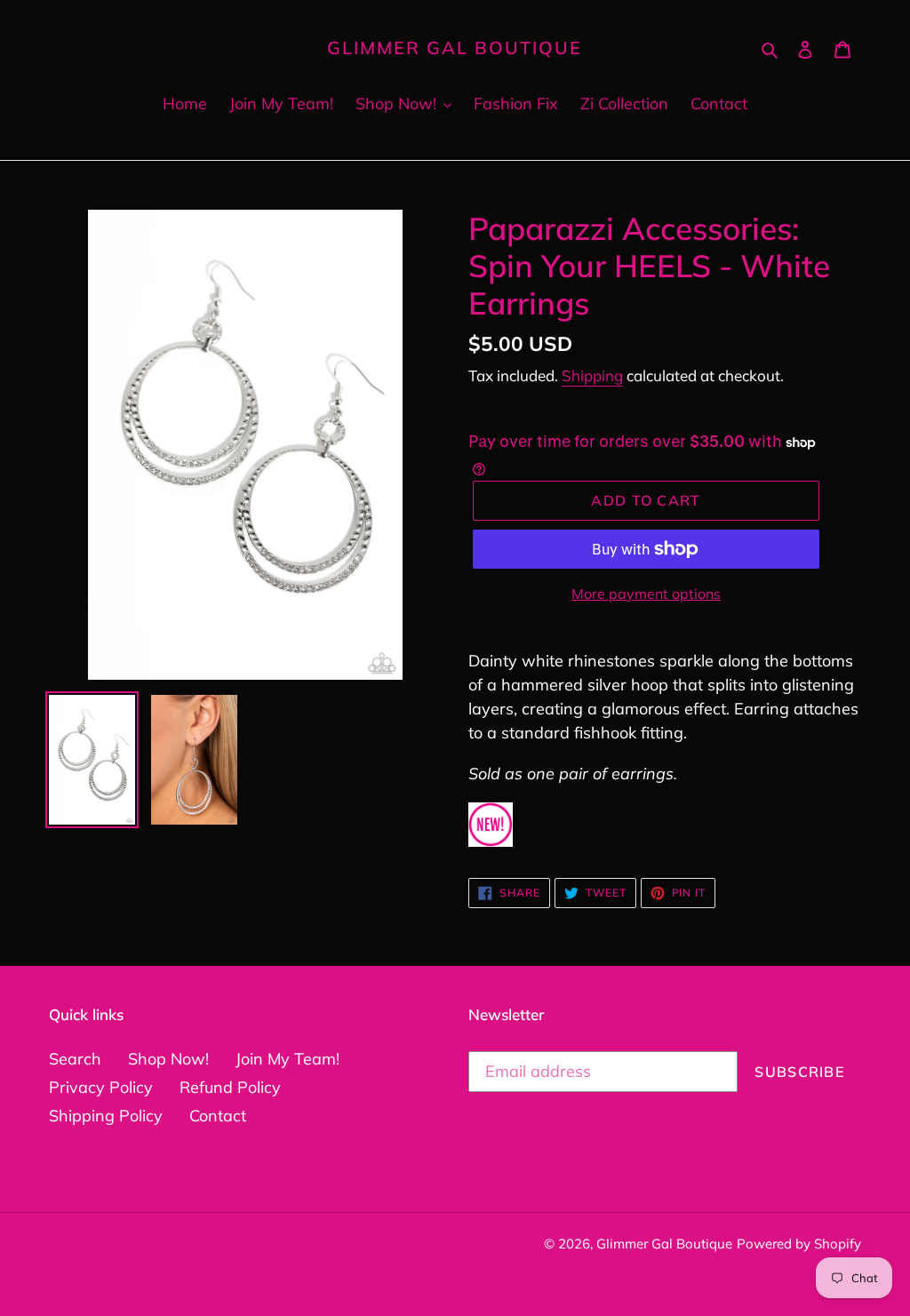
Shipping (592, 375)
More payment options (646, 593)
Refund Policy (230, 1087)
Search (75, 1059)
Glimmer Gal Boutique (454, 48)
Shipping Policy (106, 1115)
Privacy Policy (101, 1087)
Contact (217, 1115)
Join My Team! (287, 1059)
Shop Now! (168, 1059)
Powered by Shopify (799, 1243)
